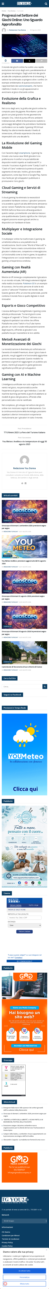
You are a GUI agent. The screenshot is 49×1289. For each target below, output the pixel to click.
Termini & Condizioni (10, 1239)
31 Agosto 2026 (26, 531)
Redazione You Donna (17, 30)
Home (4, 11)
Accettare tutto (24, 1271)
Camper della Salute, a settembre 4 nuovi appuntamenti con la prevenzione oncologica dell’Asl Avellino (24, 1135)
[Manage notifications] (5, 1284)
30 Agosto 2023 (35, 30)
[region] (24, 1268)
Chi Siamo (6, 1232)
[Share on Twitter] (29, 61)
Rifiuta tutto (24, 1284)
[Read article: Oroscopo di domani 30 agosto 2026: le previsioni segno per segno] (24, 617)
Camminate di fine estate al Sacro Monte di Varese (22, 667)
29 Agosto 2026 (26, 637)
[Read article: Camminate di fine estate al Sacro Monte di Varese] (24, 652)
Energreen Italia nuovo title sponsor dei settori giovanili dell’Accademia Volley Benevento (23, 1109)
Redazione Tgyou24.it (11, 531)
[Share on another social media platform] (41, 61)
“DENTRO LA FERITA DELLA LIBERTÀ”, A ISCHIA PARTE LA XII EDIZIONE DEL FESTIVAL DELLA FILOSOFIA (23, 1120)
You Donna (11, 11)
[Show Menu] (3, 3)
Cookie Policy (7, 1246)
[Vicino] (46, 1249)
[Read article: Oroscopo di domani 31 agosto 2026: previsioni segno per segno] (24, 582)
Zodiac (23, 1095)
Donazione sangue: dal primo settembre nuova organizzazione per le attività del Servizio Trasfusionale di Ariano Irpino (24, 1127)
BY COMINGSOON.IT (24, 961)
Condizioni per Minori (11, 1235)
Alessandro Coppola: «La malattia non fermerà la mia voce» (24, 1140)
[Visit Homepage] (24, 3)
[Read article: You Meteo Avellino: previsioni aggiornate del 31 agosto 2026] (24, 546)
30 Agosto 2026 (26, 602)
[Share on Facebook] (17, 61)
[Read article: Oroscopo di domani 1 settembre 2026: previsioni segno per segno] (24, 511)
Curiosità (20, 11)
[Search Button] (46, 3)
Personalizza (24, 1277)
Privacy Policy (7, 1242)
